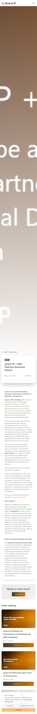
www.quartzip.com (20, 497)
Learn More (18, 594)
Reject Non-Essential (27, 706)
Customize (10, 706)
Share (29, 376)
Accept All (18, 710)
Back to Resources (10, 352)
